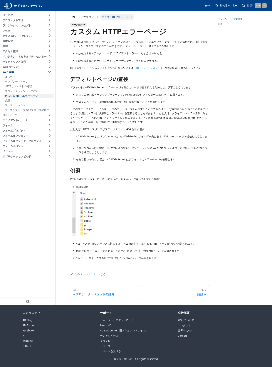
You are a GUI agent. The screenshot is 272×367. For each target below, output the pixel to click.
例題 (220, 24)
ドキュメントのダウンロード (117, 320)
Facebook (28, 330)
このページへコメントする (90, 274)
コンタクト (184, 325)
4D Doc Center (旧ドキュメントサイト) (123, 330)
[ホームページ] (73, 17)
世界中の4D (185, 330)
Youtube (28, 341)
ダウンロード (108, 341)
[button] (27, 15)
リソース (105, 346)
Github (27, 346)
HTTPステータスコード (149, 67)
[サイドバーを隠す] (28, 301)
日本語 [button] (223, 5)
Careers (182, 335)
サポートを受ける (110, 351)
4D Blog (27, 320)
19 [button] (206, 5)
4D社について (186, 320)
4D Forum (29, 325)
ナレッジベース (109, 335)
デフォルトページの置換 (230, 18)
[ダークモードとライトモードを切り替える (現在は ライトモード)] (235, 6)
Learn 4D (105, 325)
